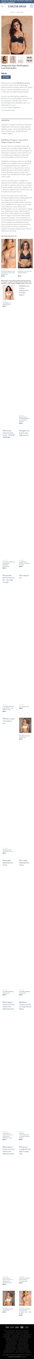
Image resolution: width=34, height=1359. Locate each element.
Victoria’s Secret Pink (23, 1351)
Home (12, 12)
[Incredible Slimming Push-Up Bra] (9, 924)
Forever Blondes (22, 1344)
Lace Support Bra (24, 706)
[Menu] (2, 6)
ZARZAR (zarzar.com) (23, 83)
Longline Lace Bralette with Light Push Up (24, 563)
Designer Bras (10, 1332)
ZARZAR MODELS (19, 1352)
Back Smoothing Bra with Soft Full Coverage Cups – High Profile (8, 272)
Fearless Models (11, 1344)
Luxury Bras (9, 1333)
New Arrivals (18, 1333)
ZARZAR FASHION (8, 1352)
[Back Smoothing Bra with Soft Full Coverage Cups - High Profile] (25, 1298)
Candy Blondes (23, 1340)
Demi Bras (26, 1330)
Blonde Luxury (24, 1338)
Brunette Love (10, 1339)
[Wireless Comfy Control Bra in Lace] (9, 782)
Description (5, 120)
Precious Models (23, 1347)
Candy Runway (22, 1343)
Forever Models (10, 1346)
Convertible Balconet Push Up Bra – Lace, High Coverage (8, 708)
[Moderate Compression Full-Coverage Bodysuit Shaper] (25, 1065)
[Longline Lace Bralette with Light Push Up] (25, 494)
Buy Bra (6, 77)
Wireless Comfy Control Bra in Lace (8, 850)
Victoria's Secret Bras (9, 110)
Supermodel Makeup (10, 1349)
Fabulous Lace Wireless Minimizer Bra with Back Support (24, 419)
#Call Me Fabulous (22, 1339)
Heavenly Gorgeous (22, 1346)
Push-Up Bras (16, 1334)
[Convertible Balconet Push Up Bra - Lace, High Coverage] (9, 639)
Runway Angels (11, 1348)
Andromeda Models (11, 1338)
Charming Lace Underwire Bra (7, 303)
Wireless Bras (16, 107)
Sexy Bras (20, 12)
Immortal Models (11, 1347)
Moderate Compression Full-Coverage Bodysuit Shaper (24, 1135)
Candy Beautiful (11, 1340)
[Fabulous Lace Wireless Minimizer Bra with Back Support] (25, 349)
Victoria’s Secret (9, 1351)
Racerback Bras (26, 1334)
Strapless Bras (25, 1335)
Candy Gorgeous (12, 1343)
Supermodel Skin (24, 1349)
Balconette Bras (9, 1330)
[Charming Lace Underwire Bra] (9, 292)
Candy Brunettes (11, 1342)
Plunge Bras (6, 1334)
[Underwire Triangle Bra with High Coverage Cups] (25, 1210)
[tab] (17, 120)
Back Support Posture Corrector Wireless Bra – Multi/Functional (8, 1135)
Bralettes (19, 1330)
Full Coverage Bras (22, 1332)
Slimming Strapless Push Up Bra (24, 736)
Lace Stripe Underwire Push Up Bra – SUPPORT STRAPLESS (9, 564)
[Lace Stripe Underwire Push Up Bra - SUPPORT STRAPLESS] (9, 494)
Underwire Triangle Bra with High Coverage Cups (24, 1279)
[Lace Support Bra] (25, 639)
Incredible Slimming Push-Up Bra (8, 992)
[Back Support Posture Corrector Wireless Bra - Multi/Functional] (9, 1065)
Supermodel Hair (22, 1348)
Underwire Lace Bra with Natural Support (24, 271)
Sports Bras (15, 1335)
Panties (26, 1333)
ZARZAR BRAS (17, 6)
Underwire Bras (16, 1337)
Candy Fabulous (23, 1342)
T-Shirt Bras (6, 1337)
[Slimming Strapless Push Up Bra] (25, 725)
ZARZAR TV (28, 1352)
